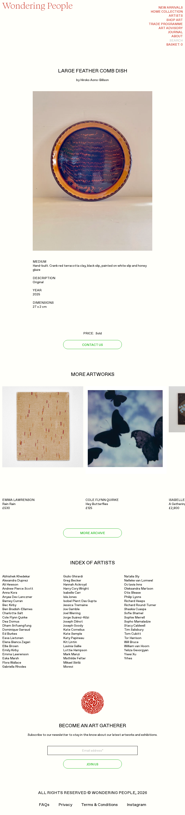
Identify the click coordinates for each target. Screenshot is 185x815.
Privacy (65, 804)
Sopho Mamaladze (137, 621)
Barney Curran (12, 601)
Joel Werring (72, 613)
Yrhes (128, 658)
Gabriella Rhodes (14, 667)
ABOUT (177, 36)
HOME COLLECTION (167, 12)
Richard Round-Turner (140, 605)
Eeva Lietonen (12, 638)
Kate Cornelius (74, 630)
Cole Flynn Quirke (15, 617)
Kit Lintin (70, 642)
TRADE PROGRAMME (166, 24)
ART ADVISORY (171, 28)
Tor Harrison (132, 638)
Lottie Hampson (75, 650)
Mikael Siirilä (72, 663)
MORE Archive (92, 533)
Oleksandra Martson (138, 588)
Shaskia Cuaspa (135, 609)
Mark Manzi (71, 654)
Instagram (136, 804)
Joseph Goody (73, 625)
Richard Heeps (134, 601)
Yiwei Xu (130, 654)
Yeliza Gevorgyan (136, 650)
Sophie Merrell (134, 617)
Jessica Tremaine (75, 605)
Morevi (68, 667)
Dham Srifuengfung (16, 625)
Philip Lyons (132, 597)
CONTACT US (92, 345)
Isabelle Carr (72, 593)
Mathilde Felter (74, 658)
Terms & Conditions (99, 804)
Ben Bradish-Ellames (17, 609)
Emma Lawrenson (15, 654)
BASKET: (174, 44)
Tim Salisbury (133, 630)
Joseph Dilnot (73, 621)
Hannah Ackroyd (75, 584)
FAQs (44, 804)
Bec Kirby (9, 605)
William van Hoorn (136, 646)
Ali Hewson (10, 584)
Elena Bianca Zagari (16, 642)
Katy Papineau (73, 638)
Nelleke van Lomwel (138, 580)
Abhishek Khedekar (16, 576)
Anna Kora (9, 593)
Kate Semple (72, 634)
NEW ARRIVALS (170, 7)
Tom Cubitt (132, 634)
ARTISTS (176, 16)
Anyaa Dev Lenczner (17, 597)
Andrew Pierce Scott (17, 588)
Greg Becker (72, 580)
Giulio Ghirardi (73, 576)
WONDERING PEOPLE (113, 792)
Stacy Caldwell (134, 625)
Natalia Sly (131, 576)
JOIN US (92, 764)
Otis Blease (132, 593)
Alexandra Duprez (15, 580)
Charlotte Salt (12, 613)
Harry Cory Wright (76, 588)
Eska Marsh (10, 658)
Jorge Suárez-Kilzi (76, 617)
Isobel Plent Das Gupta (80, 601)
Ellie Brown (10, 646)
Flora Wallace (11, 663)
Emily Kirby (10, 650)
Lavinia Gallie (72, 646)
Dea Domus (10, 621)
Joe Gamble (71, 609)
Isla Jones (70, 597)
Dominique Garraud (16, 630)
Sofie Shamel (133, 613)
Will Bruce (131, 642)
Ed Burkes (9, 634)
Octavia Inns (133, 584)
